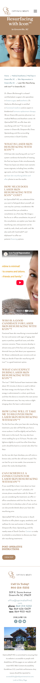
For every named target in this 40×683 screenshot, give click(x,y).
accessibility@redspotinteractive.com (20, 677)
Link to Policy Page (20, 680)
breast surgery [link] (11, 101)
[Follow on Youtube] (24, 621)
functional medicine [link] (13, 108)
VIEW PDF (8, 557)
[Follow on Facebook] (15, 621)
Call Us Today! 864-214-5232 (20, 585)
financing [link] (14, 239)
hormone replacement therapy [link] (24, 111)
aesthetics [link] (24, 101)
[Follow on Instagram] (20, 621)
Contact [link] (28, 531)
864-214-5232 (24, 606)
